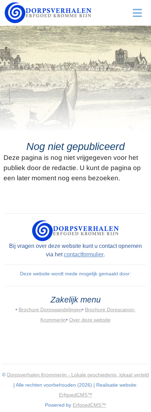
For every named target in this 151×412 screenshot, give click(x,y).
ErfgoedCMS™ (75, 395)
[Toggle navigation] (137, 13)
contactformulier (84, 254)
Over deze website (90, 320)
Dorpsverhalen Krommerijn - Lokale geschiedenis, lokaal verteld (78, 374)
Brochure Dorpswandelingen (50, 309)
